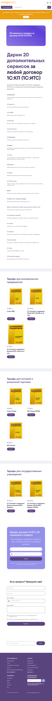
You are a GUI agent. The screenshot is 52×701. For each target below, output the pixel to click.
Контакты (9, 684)
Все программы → (11, 672)
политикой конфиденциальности (33, 684)
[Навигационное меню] (50, 2)
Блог (8, 687)
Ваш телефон (10, 597)
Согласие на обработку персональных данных (34, 683)
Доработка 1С (30, 661)
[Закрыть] (50, 11)
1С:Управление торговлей (13, 665)
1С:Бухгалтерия (10, 661)
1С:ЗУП (8, 663)
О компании (9, 678)
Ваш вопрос (10, 605)
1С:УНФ (8, 667)
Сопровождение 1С (31, 665)
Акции (8, 682)
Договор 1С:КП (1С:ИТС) (32, 667)
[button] (6, 7)
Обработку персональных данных (21, 615)
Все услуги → (30, 672)
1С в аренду (30, 669)
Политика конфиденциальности (33, 692)
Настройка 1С (30, 663)
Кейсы (8, 680)
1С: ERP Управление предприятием (15, 669)
